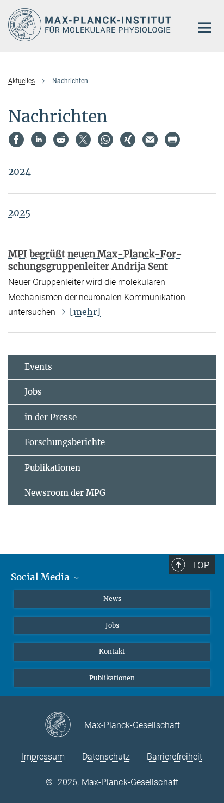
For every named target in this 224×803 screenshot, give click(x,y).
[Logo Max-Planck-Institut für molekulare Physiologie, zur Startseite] (91, 24)
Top (200, 565)
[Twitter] (83, 139)
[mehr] (85, 311)
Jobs (33, 392)
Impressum (43, 756)
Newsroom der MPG (64, 493)
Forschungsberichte (64, 442)
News (112, 599)
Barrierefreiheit (174, 756)
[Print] (172, 139)
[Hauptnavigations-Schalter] (204, 28)
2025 (19, 213)
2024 (19, 172)
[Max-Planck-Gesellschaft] (64, 725)
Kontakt (112, 651)
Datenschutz (106, 756)
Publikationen (52, 468)
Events (38, 367)
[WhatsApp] (105, 139)
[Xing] (128, 139)
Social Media (41, 577)
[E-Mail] (150, 139)
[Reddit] (61, 139)
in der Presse (50, 417)
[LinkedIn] (38, 139)
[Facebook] (16, 139)
